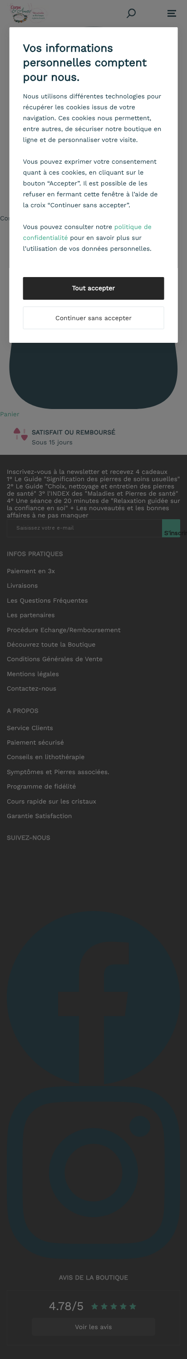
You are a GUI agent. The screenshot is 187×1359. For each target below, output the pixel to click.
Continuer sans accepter (93, 318)
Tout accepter (93, 288)
